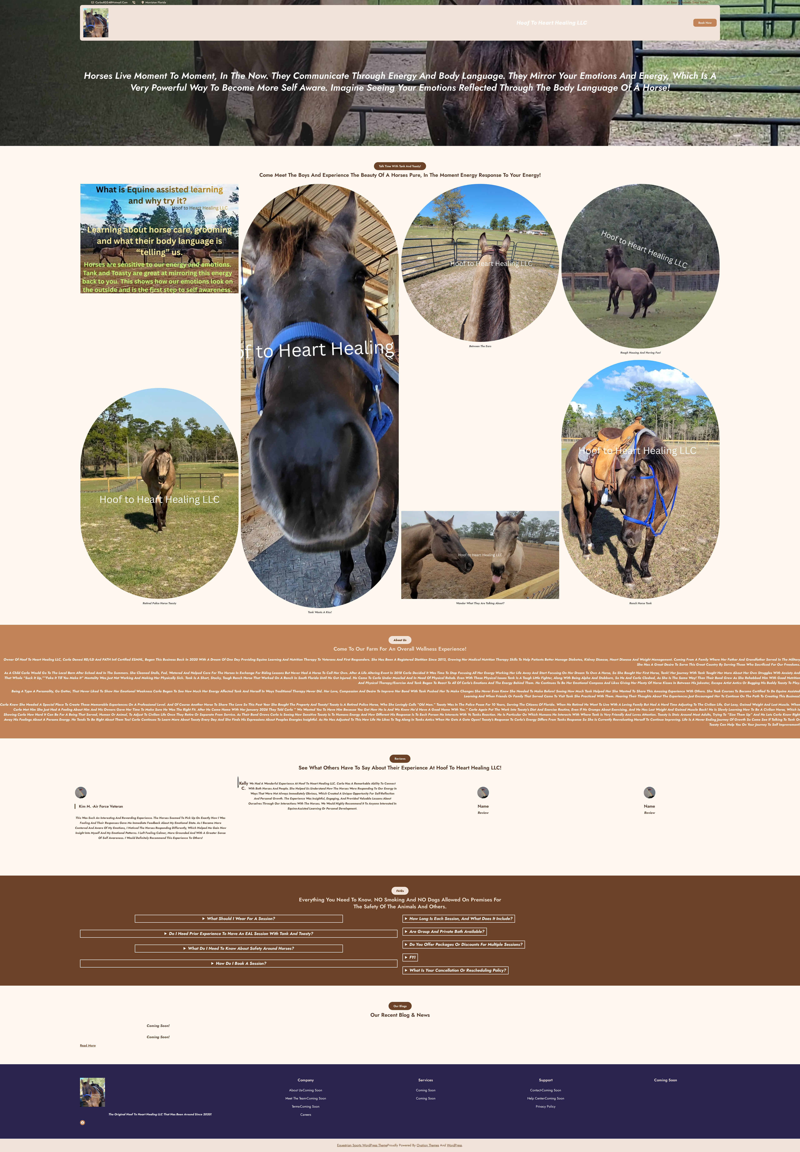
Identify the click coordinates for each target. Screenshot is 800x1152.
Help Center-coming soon (545, 1098)
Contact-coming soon (545, 1090)
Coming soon (425, 1090)
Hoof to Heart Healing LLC (552, 23)
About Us (295, 1090)
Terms (295, 1106)
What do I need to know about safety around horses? (241, 948)
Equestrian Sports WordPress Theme (362, 1145)
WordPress (454, 1145)
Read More (88, 1045)
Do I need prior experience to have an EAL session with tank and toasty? (241, 933)
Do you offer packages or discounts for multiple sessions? (465, 944)
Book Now (705, 23)
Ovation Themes (428, 1145)
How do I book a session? (241, 963)
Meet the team (295, 1098)
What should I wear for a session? (241, 918)
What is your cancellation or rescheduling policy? (457, 970)
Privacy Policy (545, 1106)
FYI (412, 957)
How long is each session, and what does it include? (460, 918)
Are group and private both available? (446, 931)
